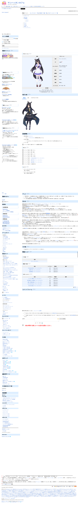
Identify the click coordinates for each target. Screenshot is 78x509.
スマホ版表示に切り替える (6, 8)
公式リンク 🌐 (6, 75)
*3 (29, 478)
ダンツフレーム (52, 203)
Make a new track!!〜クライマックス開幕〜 (10, 263)
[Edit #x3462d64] (29, 263)
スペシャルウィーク (6, 420)
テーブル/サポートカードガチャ (8, 401)
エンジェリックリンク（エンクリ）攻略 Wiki (29, 490)
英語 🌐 (4, 364)
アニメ (25, 22)
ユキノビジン (30, 136)
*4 (68, 217)
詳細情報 (25, 18)
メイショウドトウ (49, 216)
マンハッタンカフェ (16, 3)
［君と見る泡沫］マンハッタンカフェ (34, 285)
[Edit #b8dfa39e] (30, 251)
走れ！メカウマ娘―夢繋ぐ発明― (8, 272)
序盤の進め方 (5, 236)
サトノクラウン (38, 240)
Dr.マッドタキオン (33, 197)
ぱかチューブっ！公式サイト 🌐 (8, 370)
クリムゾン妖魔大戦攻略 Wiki (19, 491)
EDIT (3, 192)
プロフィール (26, 15)
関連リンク (26, 26)
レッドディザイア (51, 231)
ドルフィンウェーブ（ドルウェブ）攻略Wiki (67, 491)
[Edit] (12, 50)
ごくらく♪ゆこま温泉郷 (7, 276)
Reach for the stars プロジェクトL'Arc (9, 268)
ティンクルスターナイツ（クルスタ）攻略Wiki (38, 492)
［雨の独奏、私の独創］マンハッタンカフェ (35, 280)
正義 (28, 207)
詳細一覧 (4, 321)
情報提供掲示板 (6, 217)
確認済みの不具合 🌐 (6, 366)
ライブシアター (5, 242)
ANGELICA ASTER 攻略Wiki (23, 494)
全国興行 (4, 251)
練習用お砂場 (5, 382)
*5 (74, 240)
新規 (31, 6)
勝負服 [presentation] (24, 97)
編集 (7, 6)
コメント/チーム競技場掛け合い (8, 424)
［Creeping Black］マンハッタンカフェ (37, 158)
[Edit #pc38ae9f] (11, 50)
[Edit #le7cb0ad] (27, 256)
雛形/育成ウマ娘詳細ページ (7, 400)
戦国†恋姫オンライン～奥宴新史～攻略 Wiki (8, 490)
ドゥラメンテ (5, 480)
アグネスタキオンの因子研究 (7, 94)
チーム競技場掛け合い (7, 298)
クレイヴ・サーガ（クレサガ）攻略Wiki (20, 492)
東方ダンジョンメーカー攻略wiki (58, 494)
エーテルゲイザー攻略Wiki (29, 492)
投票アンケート (5, 344)
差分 (16, 6)
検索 (36, 6)
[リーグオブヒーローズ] (6, 88)
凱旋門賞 (26, 228)
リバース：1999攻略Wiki (48, 492)
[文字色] (36, 323)
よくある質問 (5, 237)
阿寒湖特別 (48, 213)
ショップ (4, 241)
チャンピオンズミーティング (8, 306)
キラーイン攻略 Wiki (59, 496)
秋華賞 (44, 231)
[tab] (24, 98)
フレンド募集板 (6, 210)
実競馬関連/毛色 (5, 426)
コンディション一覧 (6, 285)
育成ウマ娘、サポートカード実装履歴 (9, 399)
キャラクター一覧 (7, 318)
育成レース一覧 (5, 289)
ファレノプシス (5, 411)
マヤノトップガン (50, 477)
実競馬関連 (4, 345)
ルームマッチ (5, 312)
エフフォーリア (5, 412)
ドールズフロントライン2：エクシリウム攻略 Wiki (40, 491)
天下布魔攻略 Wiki (59, 490)
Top (8, 4)
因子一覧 (4, 286)
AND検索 (16, 38)
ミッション (4, 246)
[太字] (40, 323)
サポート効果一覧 (6, 328)
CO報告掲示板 (6, 221)
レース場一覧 (6, 292)
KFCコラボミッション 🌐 (6, 107)
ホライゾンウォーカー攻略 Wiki (72, 495)
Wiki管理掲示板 (6, 223)
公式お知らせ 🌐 (5, 365)
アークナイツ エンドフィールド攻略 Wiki (28, 491)
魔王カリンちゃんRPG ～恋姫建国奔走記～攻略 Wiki (38, 494)
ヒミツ (27, 21)
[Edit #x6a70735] (30, 53)
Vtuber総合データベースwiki (7, 494)
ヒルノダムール (67, 231)
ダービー (56, 208)
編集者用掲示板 (6, 222)
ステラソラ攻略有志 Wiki (55, 495)
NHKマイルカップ (31, 234)
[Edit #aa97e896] (29, 133)
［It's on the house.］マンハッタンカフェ (34, 283)
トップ (3, 6)
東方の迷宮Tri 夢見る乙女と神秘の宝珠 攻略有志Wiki (22, 495)
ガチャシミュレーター (6, 353)
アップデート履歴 (6, 340)
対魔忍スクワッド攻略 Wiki (40, 496)
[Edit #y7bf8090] (34, 289)
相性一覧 (4, 324)
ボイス (27, 20)
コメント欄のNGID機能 (6, 230)
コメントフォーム (27, 27)
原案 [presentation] (28, 97)
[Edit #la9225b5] (28, 193)
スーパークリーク (29, 477)
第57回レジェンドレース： (6, 91)
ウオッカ (4, 407)
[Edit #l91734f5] (11, 72)
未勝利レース (5, 290)
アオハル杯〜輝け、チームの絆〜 (8, 262)
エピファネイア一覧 (6, 416)
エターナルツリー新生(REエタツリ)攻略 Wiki (7, 496)
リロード (27, 6)
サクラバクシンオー (30, 205)
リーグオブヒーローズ (7, 307)
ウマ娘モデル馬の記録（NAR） (8, 348)
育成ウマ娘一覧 (5, 320)
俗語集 (6, 339)
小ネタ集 (8, 238)
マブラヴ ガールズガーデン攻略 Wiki (63, 495)
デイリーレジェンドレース (7, 302)
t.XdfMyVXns (54, 313)
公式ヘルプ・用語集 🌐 (6, 368)
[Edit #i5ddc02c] (29, 94)
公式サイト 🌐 (5, 360)
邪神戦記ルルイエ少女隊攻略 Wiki (52, 496)
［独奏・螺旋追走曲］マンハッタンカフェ (34, 282)
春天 (24, 223)
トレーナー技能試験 (5, 99)
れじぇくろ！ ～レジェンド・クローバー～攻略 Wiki (49, 490)
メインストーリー (6, 332)
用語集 (4, 339)
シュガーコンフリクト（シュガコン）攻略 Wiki (67, 490)
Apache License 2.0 (20, 501)
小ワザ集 (4, 238)
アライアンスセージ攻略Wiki (11, 492)
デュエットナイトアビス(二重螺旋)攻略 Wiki (68, 494)
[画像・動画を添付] (42, 323)
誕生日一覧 (4, 390)
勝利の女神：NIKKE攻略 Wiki (57, 491)
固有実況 (4, 314)
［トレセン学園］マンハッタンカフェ (34, 278)
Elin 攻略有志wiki (29, 494)
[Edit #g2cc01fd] (27, 147)
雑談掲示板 (5, 209)
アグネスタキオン (31, 137)
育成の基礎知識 (6, 257)
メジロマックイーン (40, 477)
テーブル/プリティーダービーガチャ (9, 404)
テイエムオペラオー (41, 216)
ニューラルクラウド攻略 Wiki (39, 490)
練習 (4, 311)
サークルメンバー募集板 (8, 211)
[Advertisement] (11, 25)
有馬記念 (26, 216)
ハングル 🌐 (9, 361)
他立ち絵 (25, 17)
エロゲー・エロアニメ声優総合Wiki (46, 495)
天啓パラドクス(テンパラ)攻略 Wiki (10, 491)
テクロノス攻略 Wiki (33, 496)
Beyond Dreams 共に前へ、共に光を (9, 277)
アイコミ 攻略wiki (15, 496)
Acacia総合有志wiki (65, 496)
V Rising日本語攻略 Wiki (50, 491)
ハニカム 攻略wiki (69, 492)
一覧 (34, 6)
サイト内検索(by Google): (6, 43)
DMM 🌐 (4, 361)
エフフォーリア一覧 (6, 413)
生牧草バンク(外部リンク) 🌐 (7, 352)
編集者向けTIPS (5, 380)
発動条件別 (5, 284)
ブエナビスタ (38, 231)
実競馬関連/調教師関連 (6, 425)
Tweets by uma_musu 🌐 (6, 436)
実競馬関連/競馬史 (6, 421)
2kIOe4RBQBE (73, 315)
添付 (24, 6)
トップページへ (5, 48)
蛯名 (27, 207)
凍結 (14, 6)
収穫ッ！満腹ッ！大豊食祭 (7, 271)
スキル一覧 (4, 281)
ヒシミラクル (60, 477)
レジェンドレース (6, 305)
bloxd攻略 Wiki (46, 496)
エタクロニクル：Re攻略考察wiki (49, 494)
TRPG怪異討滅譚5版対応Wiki (22, 496)
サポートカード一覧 (6, 325)
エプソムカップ (38, 481)
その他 (25, 25)
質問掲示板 (5, 215)
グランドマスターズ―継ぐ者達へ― (9, 267)
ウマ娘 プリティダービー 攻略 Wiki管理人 (10, 498)
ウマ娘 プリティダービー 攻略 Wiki (19, 490)
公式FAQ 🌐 (5, 369)
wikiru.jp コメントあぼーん (5, 501)
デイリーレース (6, 155)
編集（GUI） (10, 6)
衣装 (3, 250)
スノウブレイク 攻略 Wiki (63, 492)
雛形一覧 (4, 376)
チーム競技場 (5, 297)
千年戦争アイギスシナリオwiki (15, 494)
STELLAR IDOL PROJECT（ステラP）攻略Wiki (36, 495)
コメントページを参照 (37, 310)
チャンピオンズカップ (37, 237)
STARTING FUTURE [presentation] (34, 97)
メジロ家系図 (5, 354)
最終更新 (39, 6)
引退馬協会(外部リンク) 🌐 (7, 349)
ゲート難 (4, 484)
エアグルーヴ (9, 484)
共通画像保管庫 (5, 377)
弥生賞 (29, 209)
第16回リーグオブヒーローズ (7, 84)
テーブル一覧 (5, 378)
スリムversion (5, 282)
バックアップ (20, 6)
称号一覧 (4, 247)
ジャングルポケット (45, 203)
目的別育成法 (5, 258)
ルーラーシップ (71, 240)
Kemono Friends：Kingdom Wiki (55, 492)
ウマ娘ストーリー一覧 (6, 333)
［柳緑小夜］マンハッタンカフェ (35, 269)
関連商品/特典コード (6, 343)
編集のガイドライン (6, 229)
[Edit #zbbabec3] (28, 246)
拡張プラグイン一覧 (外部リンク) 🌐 (9, 381)
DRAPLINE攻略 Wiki (70, 496)
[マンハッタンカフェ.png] (37, 72)
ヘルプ (42, 6)
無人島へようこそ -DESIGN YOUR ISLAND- (10, 275)
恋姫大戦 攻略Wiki (28, 496)
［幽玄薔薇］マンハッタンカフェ (35, 271)
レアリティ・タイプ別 (7, 326)
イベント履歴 (4, 193)
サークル (4, 245)
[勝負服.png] (30, 115)
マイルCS (57, 240)
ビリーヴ (57, 203)
